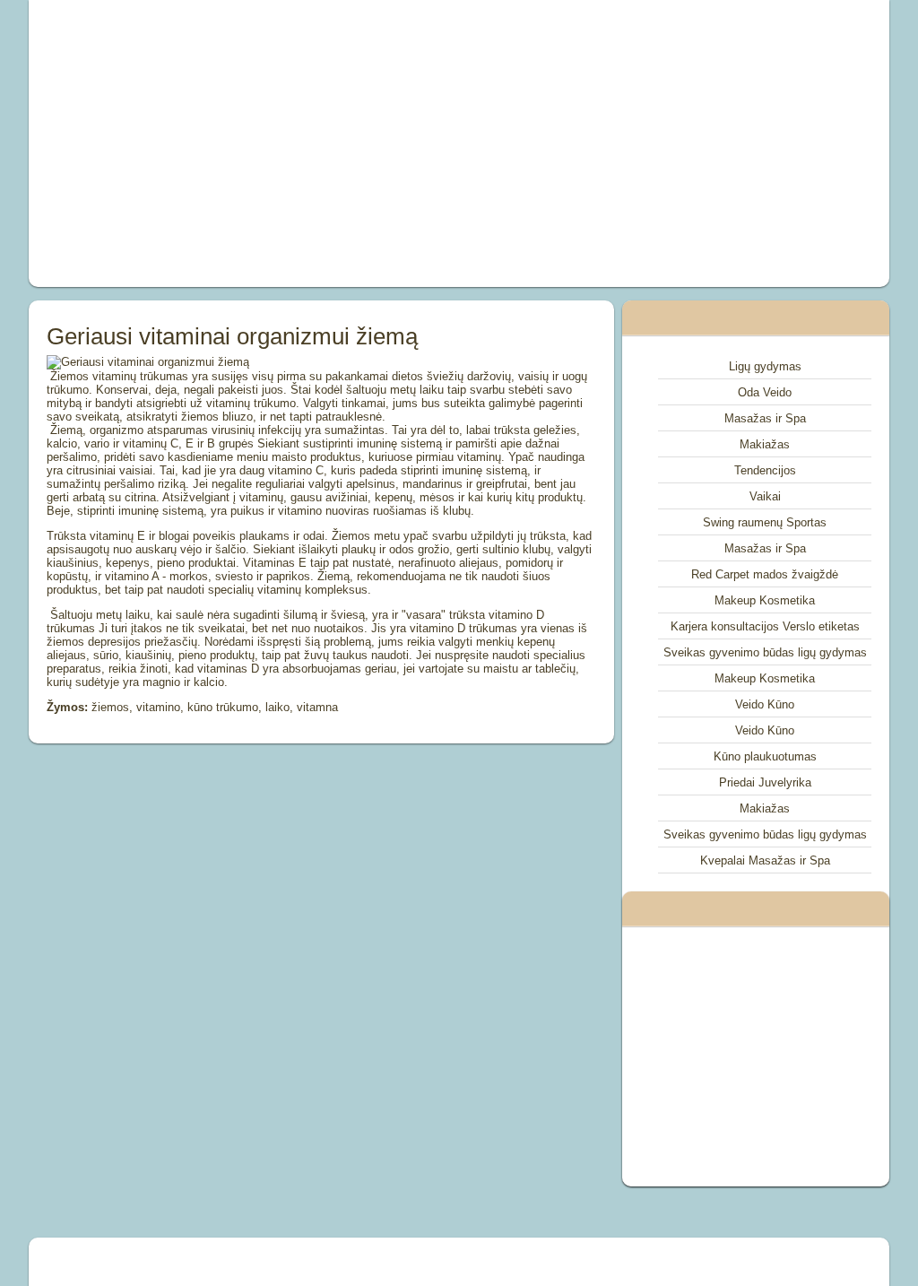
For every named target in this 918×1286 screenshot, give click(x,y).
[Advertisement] (294, 143)
